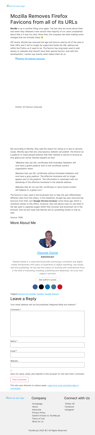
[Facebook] (78, 406)
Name (13, 341)
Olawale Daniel (47, 253)
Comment (15, 310)
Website (14, 361)
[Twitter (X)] (78, 403)
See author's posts (47, 279)
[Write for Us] (47, 421)
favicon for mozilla (27, 294)
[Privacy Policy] (47, 412)
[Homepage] (47, 403)
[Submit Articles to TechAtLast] (47, 415)
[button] (58, 6)
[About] (47, 406)
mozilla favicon (52, 294)
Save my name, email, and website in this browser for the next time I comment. (47, 374)
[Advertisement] (47, 128)
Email (13, 351)
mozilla (40, 294)
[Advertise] (47, 409)
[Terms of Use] (47, 418)
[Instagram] (78, 409)
